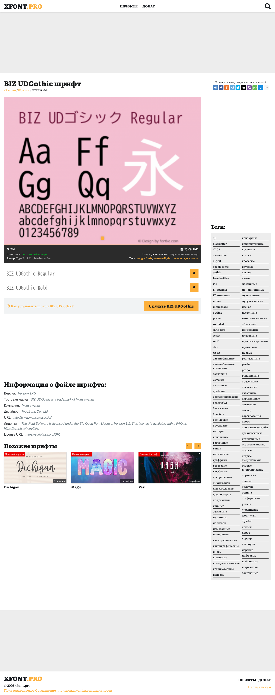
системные (249, 387)
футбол (247, 521)
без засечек (175, 258)
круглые (247, 266)
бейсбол (218, 414)
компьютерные (223, 569)
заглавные (220, 511)
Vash (97, 486)
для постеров (222, 494)
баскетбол (220, 402)
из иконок (220, 517)
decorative (219, 255)
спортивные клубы (255, 427)
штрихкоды (250, 567)
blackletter (220, 244)
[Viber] (249, 87)
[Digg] (243, 87)
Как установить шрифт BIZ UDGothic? (42, 306)
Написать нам (259, 687)
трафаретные (251, 498)
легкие (246, 272)
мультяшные (250, 295)
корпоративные (253, 244)
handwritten (221, 278)
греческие (220, 465)
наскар (246, 307)
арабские (219, 391)
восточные (220, 442)
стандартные (251, 439)
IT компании (222, 295)
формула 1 (248, 515)
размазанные (251, 358)
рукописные (250, 375)
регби (246, 364)
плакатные (249, 335)
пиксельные (250, 329)
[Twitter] (238, 87)
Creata (165, 486)
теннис (247, 481)
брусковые (220, 425)
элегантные (250, 573)
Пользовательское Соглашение (30, 690)
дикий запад (221, 483)
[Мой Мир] (260, 87)
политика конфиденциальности (85, 690)
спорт (246, 421)
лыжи (246, 278)
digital (217, 261)
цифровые (249, 555)
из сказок (219, 523)
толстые (247, 486)
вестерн (218, 431)
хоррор (247, 538)
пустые (247, 352)
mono (217, 301)
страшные (249, 475)
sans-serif (160, 258)
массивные (249, 284)
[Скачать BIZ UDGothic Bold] (194, 287)
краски (246, 255)
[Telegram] (232, 87)
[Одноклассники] (226, 87)
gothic (217, 272)
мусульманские (252, 301)
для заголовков (223, 488)
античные (220, 385)
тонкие (247, 492)
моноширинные (253, 289)
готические (221, 454)
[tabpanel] (102, 171)
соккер (246, 410)
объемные (249, 324)
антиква (218, 379)
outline (217, 312)
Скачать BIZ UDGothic (171, 306)
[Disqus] (102, 554)
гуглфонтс (191, 258)
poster (217, 318)
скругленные (251, 398)
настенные (249, 312)
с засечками (250, 381)
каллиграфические (226, 546)
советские (249, 404)
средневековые (252, 433)
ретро (246, 370)
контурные (249, 238)
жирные (218, 506)
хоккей (247, 527)
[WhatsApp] (254, 87)
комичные (220, 557)
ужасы (246, 504)
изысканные (221, 529)
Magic (30, 486)
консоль (218, 574)
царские (247, 550)
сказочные (249, 393)
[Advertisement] (125, 42)
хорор (246, 532)
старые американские (251, 458)
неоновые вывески (254, 318)
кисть (217, 552)
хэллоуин (248, 544)
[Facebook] (221, 87)
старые (247, 450)
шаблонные (250, 561)
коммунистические (226, 563)
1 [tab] (102, 238)
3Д (214, 238)
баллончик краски (225, 397)
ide (215, 284)
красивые (248, 249)
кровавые (248, 261)
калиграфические (225, 540)
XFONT (23, 6)
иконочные (220, 534)
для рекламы (221, 500)
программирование (255, 341)
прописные (249, 347)
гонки (217, 448)
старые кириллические (252, 467)
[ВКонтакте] (215, 87)
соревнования (251, 416)
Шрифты (129, 6)
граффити (220, 460)
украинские (250, 509)
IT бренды (220, 289)
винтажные (221, 437)
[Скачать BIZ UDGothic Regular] (194, 273)
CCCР (216, 249)
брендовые (220, 419)
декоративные (223, 477)
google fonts (144, 258)
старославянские (253, 444)
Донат (149, 6)
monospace (220, 307)
